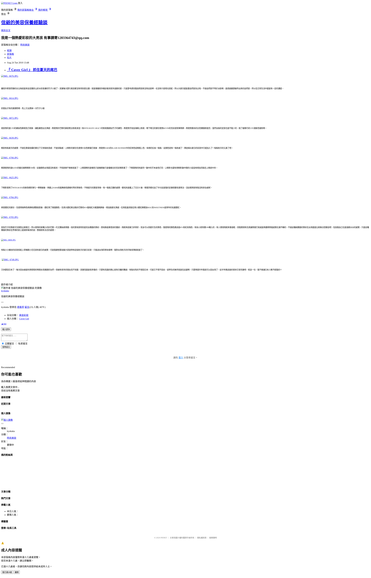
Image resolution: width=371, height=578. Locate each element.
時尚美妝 (25, 45)
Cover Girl (24, 318)
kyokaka (5, 291)
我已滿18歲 (7, 572)
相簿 (9, 50)
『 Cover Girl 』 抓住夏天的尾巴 (32, 70)
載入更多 (6, 329)
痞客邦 (20, 307)
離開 (17, 572)
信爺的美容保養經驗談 (24, 22)
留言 (27, 307)
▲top (3, 324)
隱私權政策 (202, 538)
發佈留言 (6, 347)
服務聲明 (213, 538)
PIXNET (164, 538)
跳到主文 (5, 30)
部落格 (10, 54)
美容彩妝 (23, 315)
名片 (9, 57)
